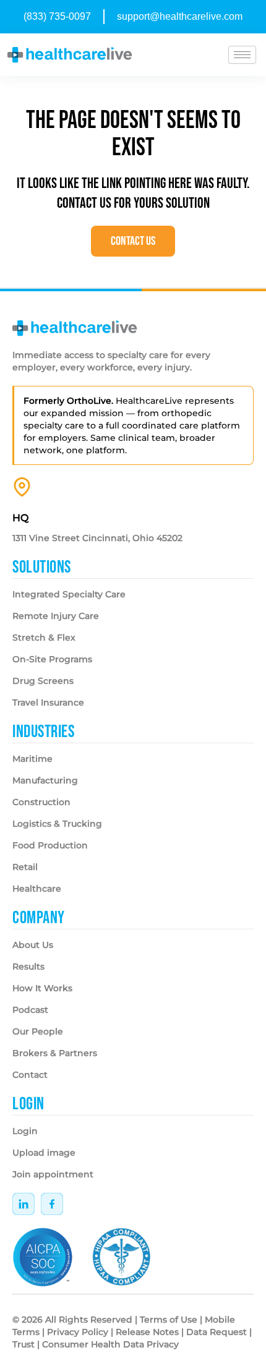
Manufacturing (45, 780)
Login (25, 1131)
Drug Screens (43, 680)
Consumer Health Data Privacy (110, 1344)
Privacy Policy (77, 1331)
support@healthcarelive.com (179, 16)
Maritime (32, 758)
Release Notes (147, 1331)
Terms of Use (168, 1319)
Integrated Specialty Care (69, 594)
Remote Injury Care (55, 615)
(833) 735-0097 (57, 16)
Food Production (50, 845)
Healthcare (36, 888)
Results (28, 966)
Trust (23, 1344)
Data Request (216, 1331)
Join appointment (52, 1174)
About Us (32, 944)
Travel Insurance (48, 702)
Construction (41, 802)
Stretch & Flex (43, 637)
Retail (25, 866)
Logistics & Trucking (57, 823)
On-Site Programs (52, 659)
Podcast (30, 1009)
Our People (37, 1031)
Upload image (43, 1152)
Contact (30, 1074)
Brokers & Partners (54, 1053)
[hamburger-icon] (242, 55)
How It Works (42, 988)
